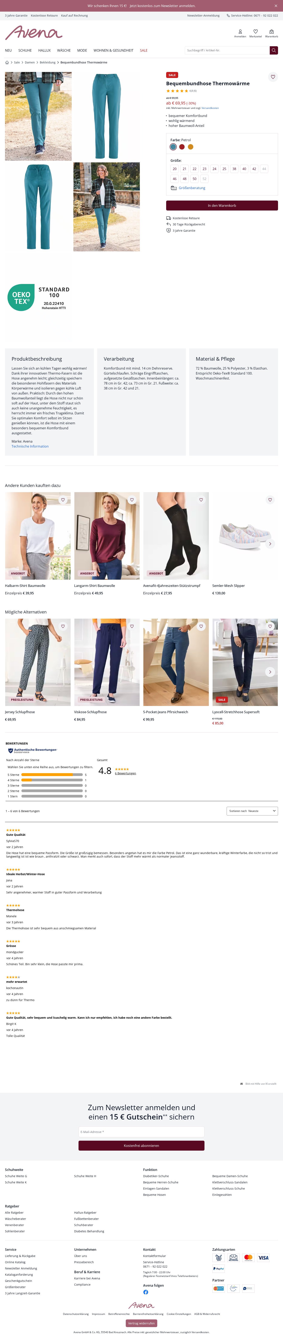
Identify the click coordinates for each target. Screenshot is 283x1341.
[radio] (173, 147)
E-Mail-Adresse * (92, 1132)
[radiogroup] (222, 143)
